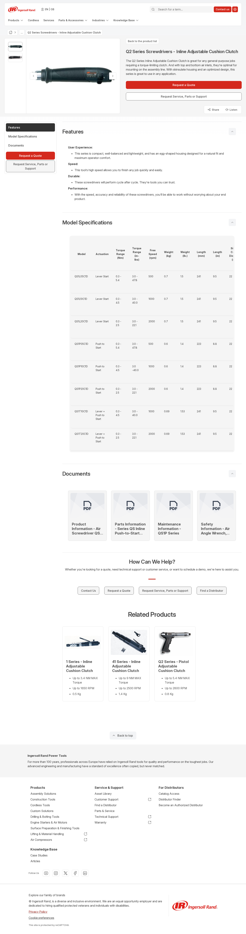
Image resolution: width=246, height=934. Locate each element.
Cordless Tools (40, 805)
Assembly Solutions (43, 793)
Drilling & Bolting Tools (44, 816)
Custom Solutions (41, 811)
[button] (152, 131)
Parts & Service (105, 811)
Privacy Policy (38, 911)
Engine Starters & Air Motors (48, 822)
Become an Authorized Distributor (181, 805)
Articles (35, 861)
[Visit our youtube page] (46, 873)
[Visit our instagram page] (55, 873)
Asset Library (103, 793)
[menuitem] (16, 20)
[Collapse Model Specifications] (232, 222)
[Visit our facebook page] (75, 873)
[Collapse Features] (232, 131)
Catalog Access (169, 793)
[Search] (153, 9)
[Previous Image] (33, 76)
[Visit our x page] (65, 873)
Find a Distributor (106, 805)
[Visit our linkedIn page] (85, 873)
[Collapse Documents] (232, 473)
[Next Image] (112, 76)
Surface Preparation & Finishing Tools (54, 828)
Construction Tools (42, 799)
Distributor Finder (170, 799)
